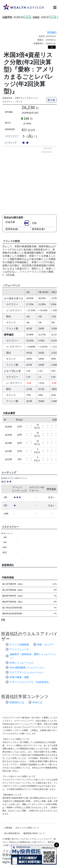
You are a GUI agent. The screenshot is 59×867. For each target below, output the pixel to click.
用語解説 (52, 32)
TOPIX (36, 17)
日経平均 (7, 17)
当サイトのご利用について (27, 827)
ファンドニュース (19, 649)
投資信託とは (17, 702)
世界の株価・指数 (19, 677)
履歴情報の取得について (34, 833)
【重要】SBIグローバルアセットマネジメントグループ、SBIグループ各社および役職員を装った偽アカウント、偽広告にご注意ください (29, 842)
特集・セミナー (45, 644)
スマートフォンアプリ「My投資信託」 (30, 681)
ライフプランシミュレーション (26, 672)
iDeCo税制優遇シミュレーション (27, 667)
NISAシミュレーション (22, 662)
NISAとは (37, 702)
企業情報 (8, 827)
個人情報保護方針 (12, 833)
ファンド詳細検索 (19, 644)
